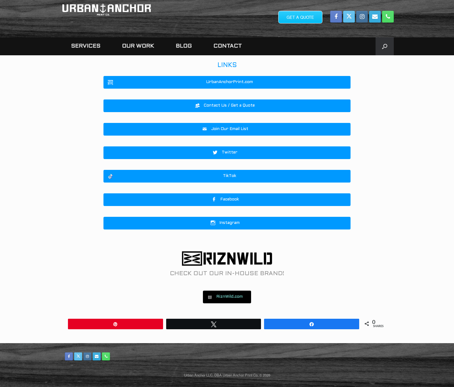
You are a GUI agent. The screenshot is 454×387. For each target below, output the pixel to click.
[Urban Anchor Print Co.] (106, 9)
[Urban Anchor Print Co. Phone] (388, 17)
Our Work (138, 46)
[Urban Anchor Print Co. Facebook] (336, 17)
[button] (385, 46)
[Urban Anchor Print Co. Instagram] (362, 17)
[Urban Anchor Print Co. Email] (375, 17)
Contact (227, 46)
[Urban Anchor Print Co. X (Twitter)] (349, 17)
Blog (184, 46)
